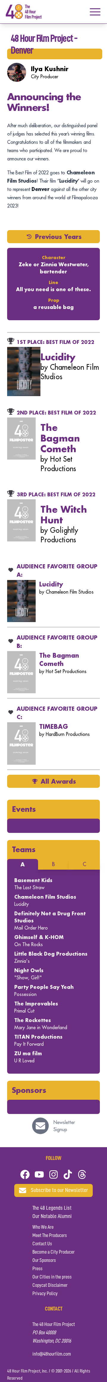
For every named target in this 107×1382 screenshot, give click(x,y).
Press (37, 1268)
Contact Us (42, 1243)
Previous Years (58, 236)
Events (24, 809)
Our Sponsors (44, 1260)
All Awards (58, 781)
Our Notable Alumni (52, 1217)
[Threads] (82, 1174)
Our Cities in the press (52, 1277)
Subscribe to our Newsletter (59, 1190)
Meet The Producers (49, 1235)
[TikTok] (68, 1174)
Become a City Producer (53, 1252)
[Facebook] (25, 1174)
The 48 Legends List (52, 1208)
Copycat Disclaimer (49, 1285)
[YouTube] (39, 1174)
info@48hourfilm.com (51, 1354)
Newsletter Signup (64, 1125)
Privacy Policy (45, 1293)
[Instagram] (53, 1174)
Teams (24, 849)
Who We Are (43, 1227)
